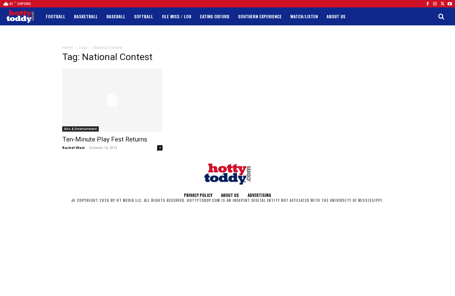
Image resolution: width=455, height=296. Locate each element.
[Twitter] (442, 4)
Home (67, 47)
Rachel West (73, 147)
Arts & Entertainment (80, 129)
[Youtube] (450, 4)
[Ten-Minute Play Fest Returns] (112, 100)
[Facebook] (427, 4)
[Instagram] (435, 4)
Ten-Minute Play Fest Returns (104, 139)
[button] (441, 16)
